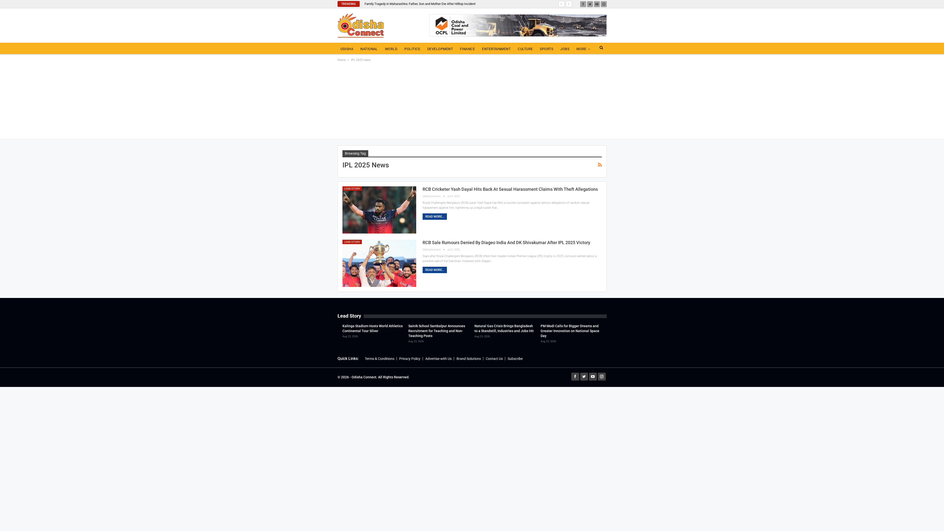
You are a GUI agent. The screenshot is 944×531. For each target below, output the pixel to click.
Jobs (564, 49)
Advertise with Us (438, 359)
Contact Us (494, 359)
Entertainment (496, 49)
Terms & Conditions (379, 359)
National (369, 49)
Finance (467, 49)
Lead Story (352, 188)
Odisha (347, 49)
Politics (412, 49)
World (391, 49)
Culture (525, 49)
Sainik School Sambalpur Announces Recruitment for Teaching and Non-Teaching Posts (436, 331)
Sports (546, 49)
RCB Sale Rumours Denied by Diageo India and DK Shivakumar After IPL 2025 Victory (506, 242)
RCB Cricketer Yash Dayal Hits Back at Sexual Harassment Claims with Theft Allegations (510, 189)
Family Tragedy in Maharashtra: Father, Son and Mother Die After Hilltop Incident (420, 4)
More (581, 49)
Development (440, 49)
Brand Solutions (469, 359)
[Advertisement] (472, 99)
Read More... (434, 216)
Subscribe (515, 359)
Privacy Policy (409, 359)
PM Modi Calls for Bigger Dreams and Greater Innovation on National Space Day (570, 331)
